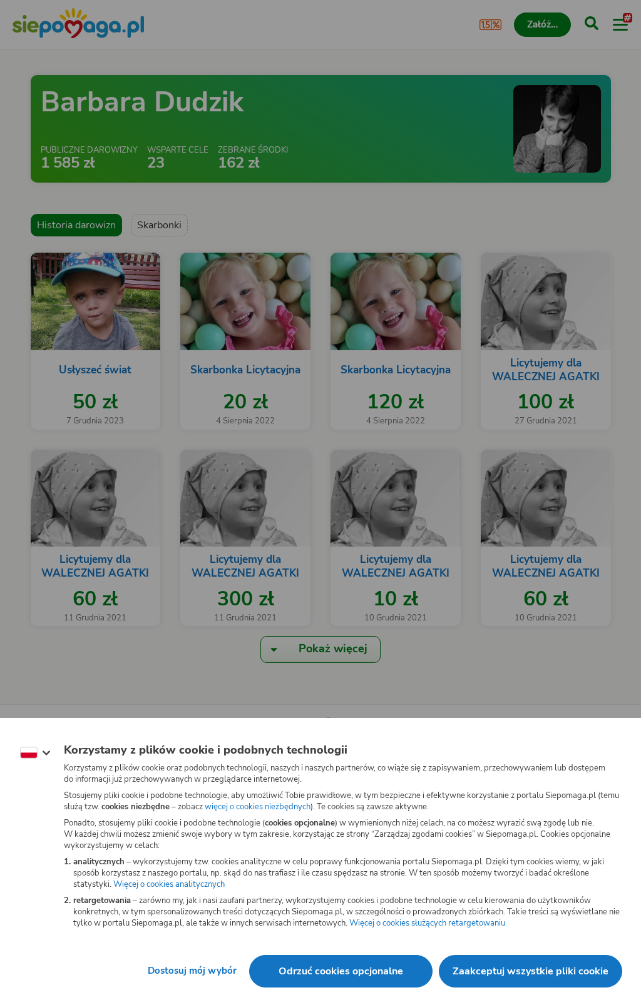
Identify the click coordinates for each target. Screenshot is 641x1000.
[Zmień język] (35, 753)
